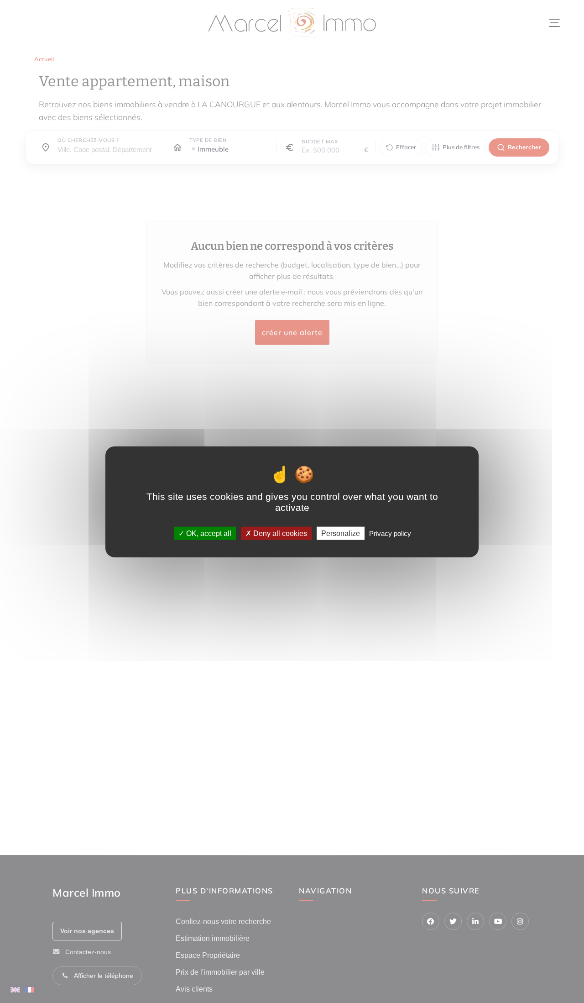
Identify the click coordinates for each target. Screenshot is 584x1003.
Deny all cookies (279, 533)
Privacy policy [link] (390, 533)
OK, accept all (207, 533)
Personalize (340, 533)
